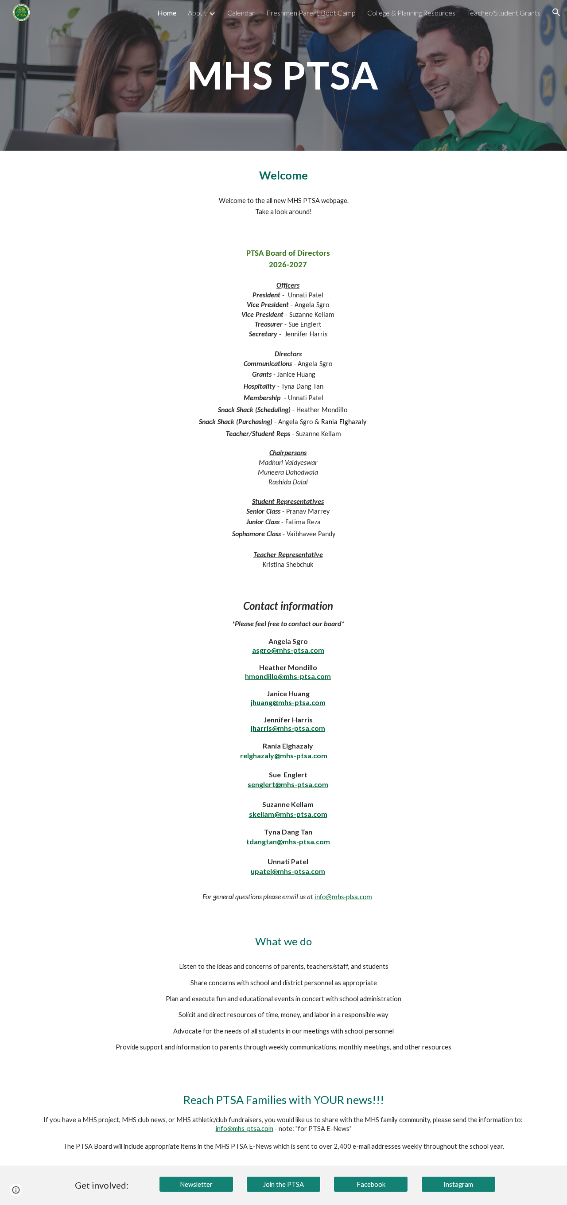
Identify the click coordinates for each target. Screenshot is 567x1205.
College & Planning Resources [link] (411, 12)
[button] (556, 12)
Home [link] (166, 12)
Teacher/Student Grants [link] (503, 12)
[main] (283, 75)
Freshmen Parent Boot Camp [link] (311, 12)
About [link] (197, 12)
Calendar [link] (241, 12)
